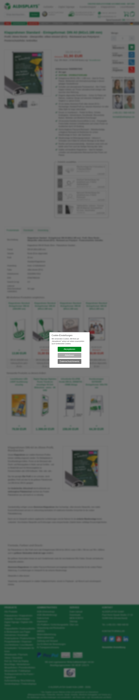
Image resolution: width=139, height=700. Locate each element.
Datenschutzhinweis (69, 361)
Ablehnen (69, 355)
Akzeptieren (69, 349)
